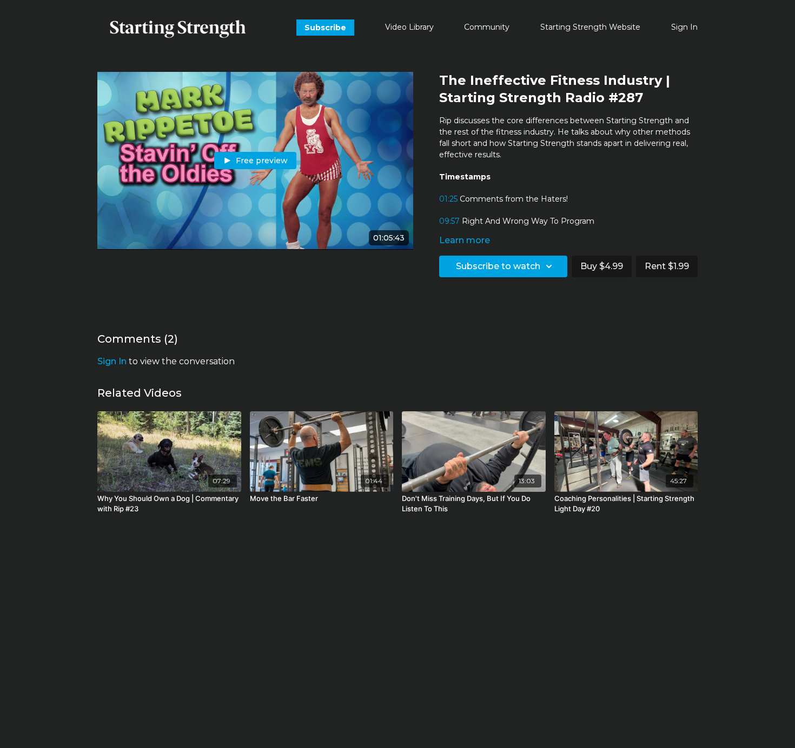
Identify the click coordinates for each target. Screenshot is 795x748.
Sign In (684, 27)
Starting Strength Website (590, 27)
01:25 (448, 199)
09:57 (449, 221)
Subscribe (325, 27)
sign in (112, 361)
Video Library (409, 27)
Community (486, 27)
